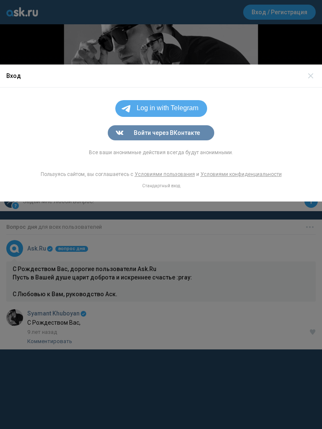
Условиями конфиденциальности (241, 174)
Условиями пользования (165, 174)
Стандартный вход (161, 185)
